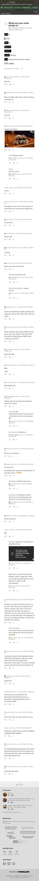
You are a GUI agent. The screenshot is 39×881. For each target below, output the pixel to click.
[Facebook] (4, 863)
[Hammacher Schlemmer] (11, 827)
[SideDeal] (11, 837)
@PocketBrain (18, 288)
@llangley (12, 481)
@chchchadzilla (14, 628)
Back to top (19, 785)
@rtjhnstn (12, 542)
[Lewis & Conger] (28, 827)
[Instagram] (8, 863)
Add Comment (6, 13)
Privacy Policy (15, 877)
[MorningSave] (28, 832)
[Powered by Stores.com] (20, 872)
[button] (1, 7)
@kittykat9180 (13, 412)
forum (12, 2)
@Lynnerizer (13, 432)
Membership (7, 818)
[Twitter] (13, 863)
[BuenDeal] (28, 837)
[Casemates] (19, 841)
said (21, 159)
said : (17, 78)
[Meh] (3, 2)
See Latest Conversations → (11, 812)
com (7, 2)
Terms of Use (24, 877)
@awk (11, 155)
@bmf (11, 274)
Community (6, 790)
